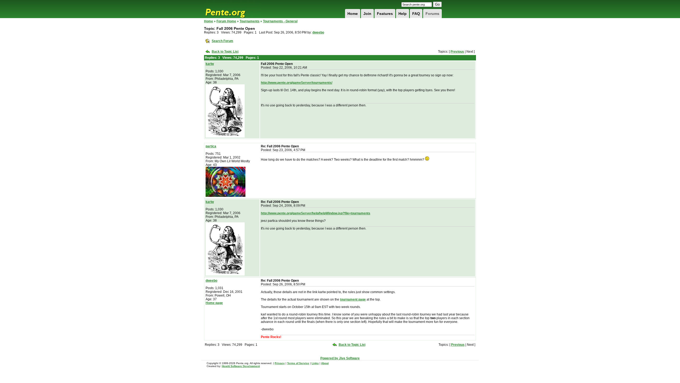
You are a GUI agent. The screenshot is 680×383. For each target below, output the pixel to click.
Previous (457, 51)
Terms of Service (298, 363)
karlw (210, 64)
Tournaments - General (280, 21)
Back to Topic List (225, 51)
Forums (432, 13)
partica (211, 146)
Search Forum (222, 41)
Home (352, 13)
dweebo (318, 32)
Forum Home (226, 21)
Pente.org (232, 9)
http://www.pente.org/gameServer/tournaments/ (296, 83)
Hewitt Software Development (241, 366)
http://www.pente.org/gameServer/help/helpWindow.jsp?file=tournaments (315, 213)
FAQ (416, 13)
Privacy (280, 363)
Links (315, 363)
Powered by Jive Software (340, 358)
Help (402, 13)
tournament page (353, 299)
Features (385, 13)
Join (367, 13)
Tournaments (250, 21)
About (325, 363)
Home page (214, 303)
